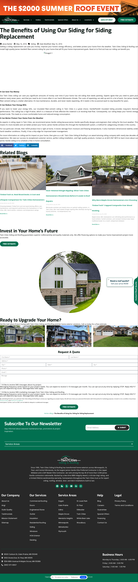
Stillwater (80, 509)
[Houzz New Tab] (62, 486)
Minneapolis (63, 522)
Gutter (32, 514)
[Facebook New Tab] (57, 486)
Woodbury (81, 522)
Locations (88, 20)
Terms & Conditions (17, 400)
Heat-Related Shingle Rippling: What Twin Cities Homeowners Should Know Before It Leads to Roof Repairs (68, 195)
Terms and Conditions (124, 505)
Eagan (61, 501)
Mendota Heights (65, 518)
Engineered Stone (37, 509)
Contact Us (102, 522)
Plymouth (62, 531)
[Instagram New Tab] (81, 486)
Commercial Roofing (38, 501)
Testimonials (49, 20)
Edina (60, 509)
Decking (33, 540)
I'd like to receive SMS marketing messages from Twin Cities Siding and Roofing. (67, 394)
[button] (7, 145)
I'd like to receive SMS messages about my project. (67, 386)
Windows (33, 531)
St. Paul (80, 505)
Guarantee (101, 509)
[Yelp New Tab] (67, 486)
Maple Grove (63, 514)
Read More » (4, 213)
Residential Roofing (38, 522)
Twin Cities (81, 514)
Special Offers (63, 20)
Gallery (38, 20)
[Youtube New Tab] (71, 486)
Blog (51, 413)
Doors (32, 505)
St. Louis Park (82, 501)
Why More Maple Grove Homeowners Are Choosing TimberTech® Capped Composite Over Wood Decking (114, 205)
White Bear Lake (83, 518)
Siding (32, 527)
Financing (101, 518)
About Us (75, 20)
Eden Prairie (63, 505)
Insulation (34, 518)
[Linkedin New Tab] (76, 486)
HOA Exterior (35, 535)
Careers (100, 505)
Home (46, 413)
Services (26, 20)
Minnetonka (63, 527)
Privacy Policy (4, 400)
